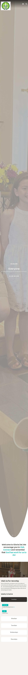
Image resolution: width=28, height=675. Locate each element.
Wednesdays (14, 632)
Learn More (14, 273)
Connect (7, 549)
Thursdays (14, 639)
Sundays (14, 599)
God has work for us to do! (16, 554)
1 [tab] (12, 535)
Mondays (14, 619)
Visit (22, 547)
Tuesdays (14, 625)
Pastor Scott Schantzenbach (14, 659)
